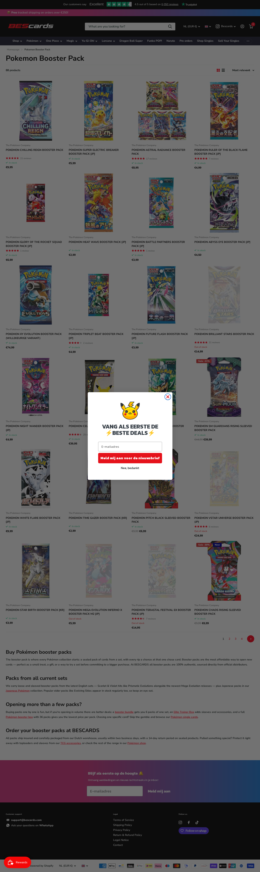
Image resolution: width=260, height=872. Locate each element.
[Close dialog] (168, 397)
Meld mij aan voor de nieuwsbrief (130, 458)
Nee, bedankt (130, 468)
